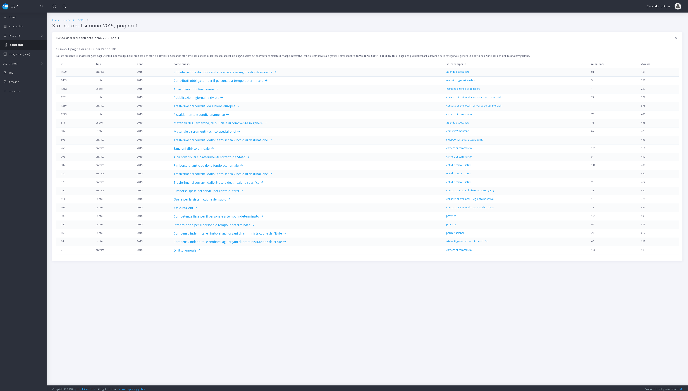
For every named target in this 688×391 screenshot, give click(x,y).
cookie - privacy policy (132, 389)
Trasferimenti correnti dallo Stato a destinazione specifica (217, 182)
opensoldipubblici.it (84, 389)
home (55, 20)
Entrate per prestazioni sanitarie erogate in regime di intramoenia (223, 72)
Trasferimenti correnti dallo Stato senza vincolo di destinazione (221, 140)
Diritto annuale (185, 250)
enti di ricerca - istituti (458, 165)
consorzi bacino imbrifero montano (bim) (470, 190)
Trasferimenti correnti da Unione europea (205, 106)
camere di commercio (459, 114)
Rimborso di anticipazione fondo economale (207, 165)
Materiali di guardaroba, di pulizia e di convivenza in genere (219, 123)
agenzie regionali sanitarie (461, 80)
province (451, 216)
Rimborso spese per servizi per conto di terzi (207, 191)
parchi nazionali (455, 233)
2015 (80, 20)
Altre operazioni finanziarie (194, 89)
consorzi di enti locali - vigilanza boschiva (470, 199)
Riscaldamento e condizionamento (200, 114)
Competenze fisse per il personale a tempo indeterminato (217, 216)
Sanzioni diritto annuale (192, 148)
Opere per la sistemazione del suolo (200, 199)
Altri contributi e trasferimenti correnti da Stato (210, 157)
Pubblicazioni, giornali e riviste (197, 97)
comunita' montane (457, 131)
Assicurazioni (184, 208)
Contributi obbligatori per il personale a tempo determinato (219, 80)
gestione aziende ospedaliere (463, 88)
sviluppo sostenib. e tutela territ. (464, 139)
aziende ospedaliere (457, 71)
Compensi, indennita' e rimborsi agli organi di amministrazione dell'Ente (228, 233)
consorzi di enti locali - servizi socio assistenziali (473, 97)
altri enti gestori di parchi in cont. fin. (467, 241)
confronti (68, 20)
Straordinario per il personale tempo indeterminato (212, 225)
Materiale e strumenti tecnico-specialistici (205, 131)
